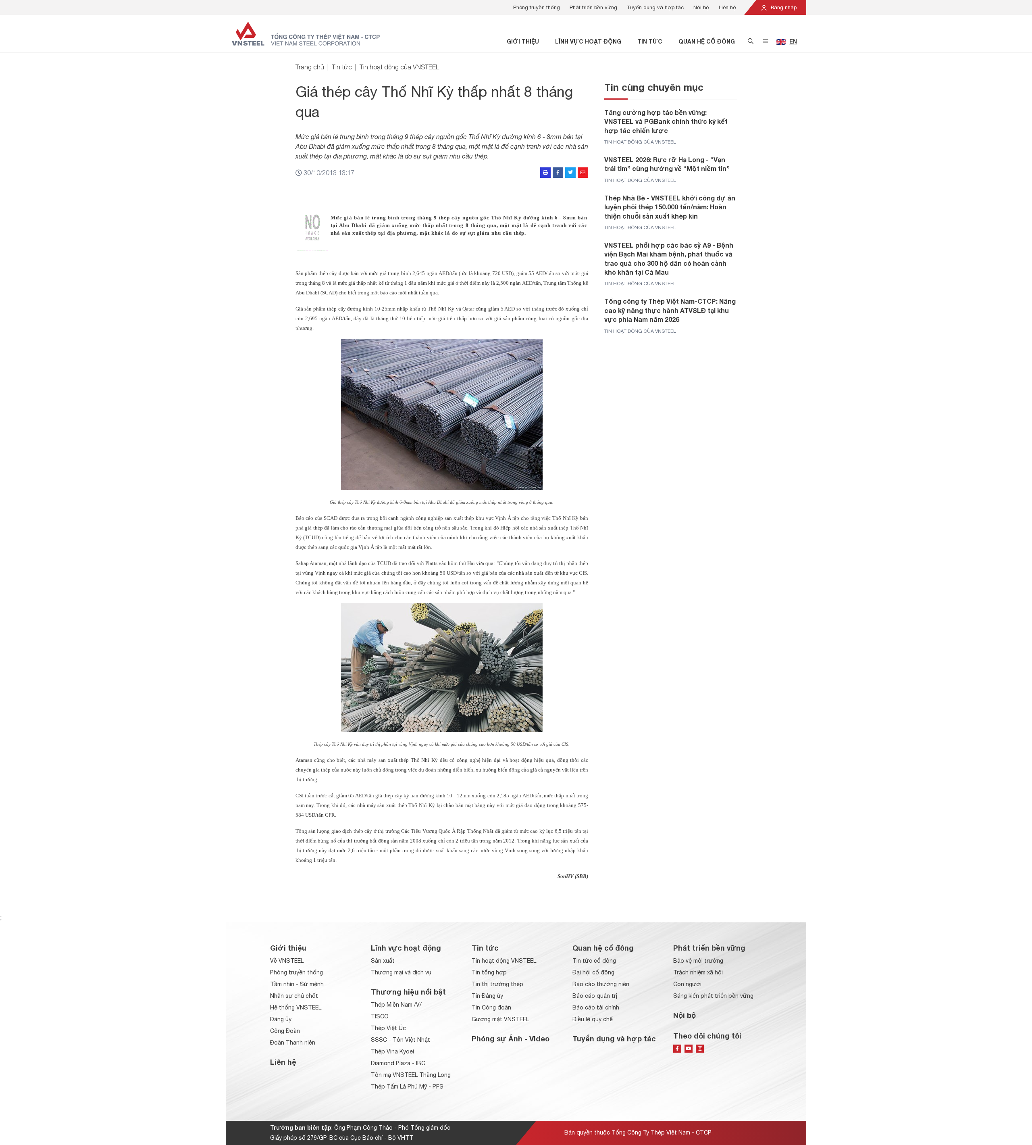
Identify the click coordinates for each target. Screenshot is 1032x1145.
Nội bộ (701, 7)
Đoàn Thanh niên (292, 1042)
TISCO (380, 1016)
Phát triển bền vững (593, 7)
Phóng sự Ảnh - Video (510, 1038)
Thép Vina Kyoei (392, 1051)
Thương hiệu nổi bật (408, 991)
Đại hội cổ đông (593, 972)
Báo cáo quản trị (594, 996)
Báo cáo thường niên (600, 984)
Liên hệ (727, 7)
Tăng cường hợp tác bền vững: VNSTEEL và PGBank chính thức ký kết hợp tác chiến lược (666, 121)
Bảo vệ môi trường (698, 960)
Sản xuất (383, 960)
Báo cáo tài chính (595, 1007)
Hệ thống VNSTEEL (295, 1007)
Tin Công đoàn (491, 1007)
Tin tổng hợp (489, 972)
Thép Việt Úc (388, 1028)
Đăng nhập (783, 7)
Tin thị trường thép (497, 984)
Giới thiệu (523, 41)
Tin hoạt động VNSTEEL (504, 960)
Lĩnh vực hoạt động (588, 41)
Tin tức (649, 41)
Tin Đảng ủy (487, 996)
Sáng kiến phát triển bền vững (713, 996)
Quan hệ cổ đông (706, 41)
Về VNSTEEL (287, 960)
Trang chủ (309, 67)
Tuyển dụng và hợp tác (655, 7)
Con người (687, 984)
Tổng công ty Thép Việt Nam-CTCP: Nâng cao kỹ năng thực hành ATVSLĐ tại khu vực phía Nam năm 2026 (670, 310)
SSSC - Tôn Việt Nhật (400, 1040)
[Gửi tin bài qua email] (583, 172)
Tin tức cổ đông (594, 960)
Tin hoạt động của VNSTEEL (399, 67)
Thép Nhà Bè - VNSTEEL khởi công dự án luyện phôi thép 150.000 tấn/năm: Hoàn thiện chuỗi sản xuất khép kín (669, 207)
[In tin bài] (545, 172)
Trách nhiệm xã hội (698, 972)
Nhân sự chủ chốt (294, 996)
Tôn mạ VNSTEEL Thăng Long (411, 1075)
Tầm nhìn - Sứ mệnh (297, 984)
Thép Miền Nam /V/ (396, 1004)
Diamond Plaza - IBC (398, 1063)
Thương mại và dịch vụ (401, 972)
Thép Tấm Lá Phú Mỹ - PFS (407, 1086)
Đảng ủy (280, 1019)
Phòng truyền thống (536, 7)
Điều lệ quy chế (592, 1019)
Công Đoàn (285, 1031)
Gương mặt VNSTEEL (500, 1019)
